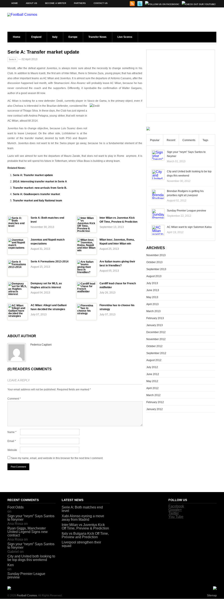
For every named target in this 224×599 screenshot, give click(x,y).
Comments (188, 140)
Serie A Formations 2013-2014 (49, 261)
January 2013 (154, 325)
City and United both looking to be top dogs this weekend (31, 558)
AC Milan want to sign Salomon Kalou (189, 227)
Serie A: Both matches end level (82, 509)
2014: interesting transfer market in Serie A (40, 181)
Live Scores (124, 36)
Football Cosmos (27, 595)
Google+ (175, 510)
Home (14, 3)
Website (12, 450)
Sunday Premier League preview (186, 210)
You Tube (175, 517)
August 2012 (153, 360)
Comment (14, 398)
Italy (55, 36)
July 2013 (152, 283)
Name (11, 432)
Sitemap (212, 595)
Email (11, 441)
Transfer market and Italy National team (37, 200)
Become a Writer (55, 3)
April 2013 (152, 304)
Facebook (176, 506)
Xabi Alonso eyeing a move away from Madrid (83, 517)
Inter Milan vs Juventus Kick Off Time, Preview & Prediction (85, 526)
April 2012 (152, 388)
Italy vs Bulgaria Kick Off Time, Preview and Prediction (85, 535)
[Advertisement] (181, 78)
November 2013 (156, 255)
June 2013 (152, 290)
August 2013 (153, 276)
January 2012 (154, 409)
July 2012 (152, 367)
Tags (205, 140)
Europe (72, 36)
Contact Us (101, 3)
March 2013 (153, 311)
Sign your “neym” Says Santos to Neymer (30, 517)
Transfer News (97, 36)
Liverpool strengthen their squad (81, 544)
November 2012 (156, 339)
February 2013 (155, 318)
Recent (171, 140)
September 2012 (156, 353)
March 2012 (153, 395)
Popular (154, 140)
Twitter (173, 513)
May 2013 (152, 297)
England (36, 36)
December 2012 (156, 332)
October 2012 (154, 346)
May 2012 (152, 381)
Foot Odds (15, 507)
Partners (80, 3)
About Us (31, 3)
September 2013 (156, 269)
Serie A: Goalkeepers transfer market (36, 194)
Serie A (12, 59)
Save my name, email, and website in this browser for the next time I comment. (57, 458)
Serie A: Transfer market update (43, 52)
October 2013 (154, 262)
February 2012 (155, 402)
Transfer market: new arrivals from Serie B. (40, 187)
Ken (10, 565)
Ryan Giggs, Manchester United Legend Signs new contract (27, 531)
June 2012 (152, 374)
